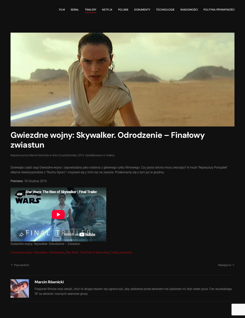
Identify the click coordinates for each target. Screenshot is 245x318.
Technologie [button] (165, 9)
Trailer (114, 252)
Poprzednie (21, 265)
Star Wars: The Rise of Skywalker (87, 252)
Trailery (90, 9)
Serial (75, 9)
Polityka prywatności (218, 9)
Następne (224, 265)
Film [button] (62, 9)
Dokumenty (142, 9)
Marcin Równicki (39, 155)
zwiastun (126, 252)
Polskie (123, 9)
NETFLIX (107, 9)
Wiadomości (189, 9)
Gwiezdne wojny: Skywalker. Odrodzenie (37, 252)
